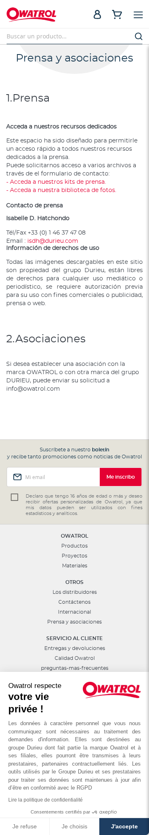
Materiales (74, 565)
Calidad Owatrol (75, 658)
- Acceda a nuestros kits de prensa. (56, 182)
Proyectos (74, 555)
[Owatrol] (40, 15)
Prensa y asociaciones (74, 621)
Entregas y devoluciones (74, 648)
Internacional (74, 612)
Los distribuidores (75, 592)
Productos (74, 545)
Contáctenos (74, 602)
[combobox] (74, 36)
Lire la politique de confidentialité (45, 800)
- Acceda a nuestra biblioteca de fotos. (61, 190)
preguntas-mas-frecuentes (74, 668)
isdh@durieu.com (52, 241)
